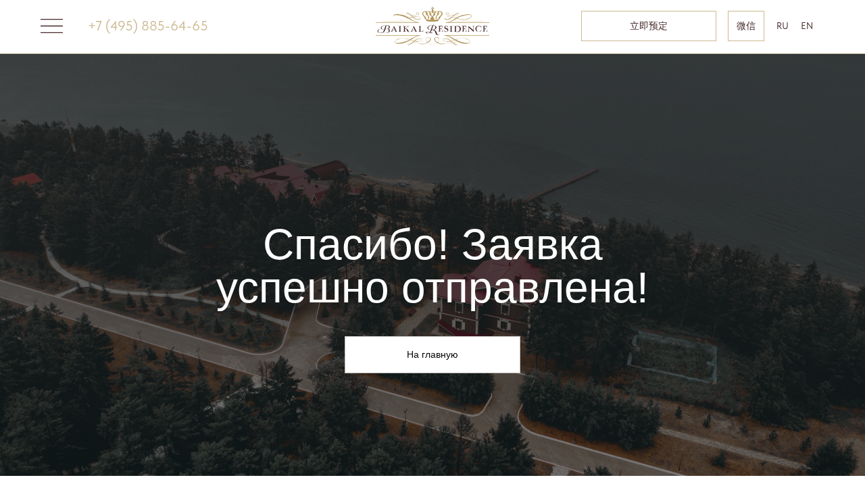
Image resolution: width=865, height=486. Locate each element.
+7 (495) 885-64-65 (148, 26)
